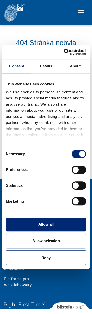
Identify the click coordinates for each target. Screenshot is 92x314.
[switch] (79, 170)
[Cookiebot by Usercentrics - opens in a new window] (65, 52)
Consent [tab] (16, 66)
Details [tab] (46, 66)
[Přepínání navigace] (81, 13)
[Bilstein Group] (69, 308)
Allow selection (46, 241)
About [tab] (75, 66)
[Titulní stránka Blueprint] (14, 13)
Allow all (46, 224)
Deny (46, 257)
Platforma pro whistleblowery (18, 282)
